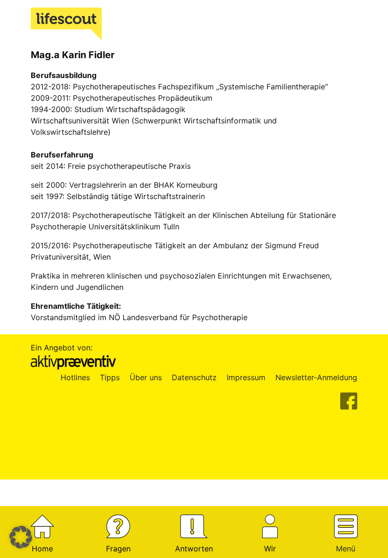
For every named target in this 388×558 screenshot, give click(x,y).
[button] (21, 537)
